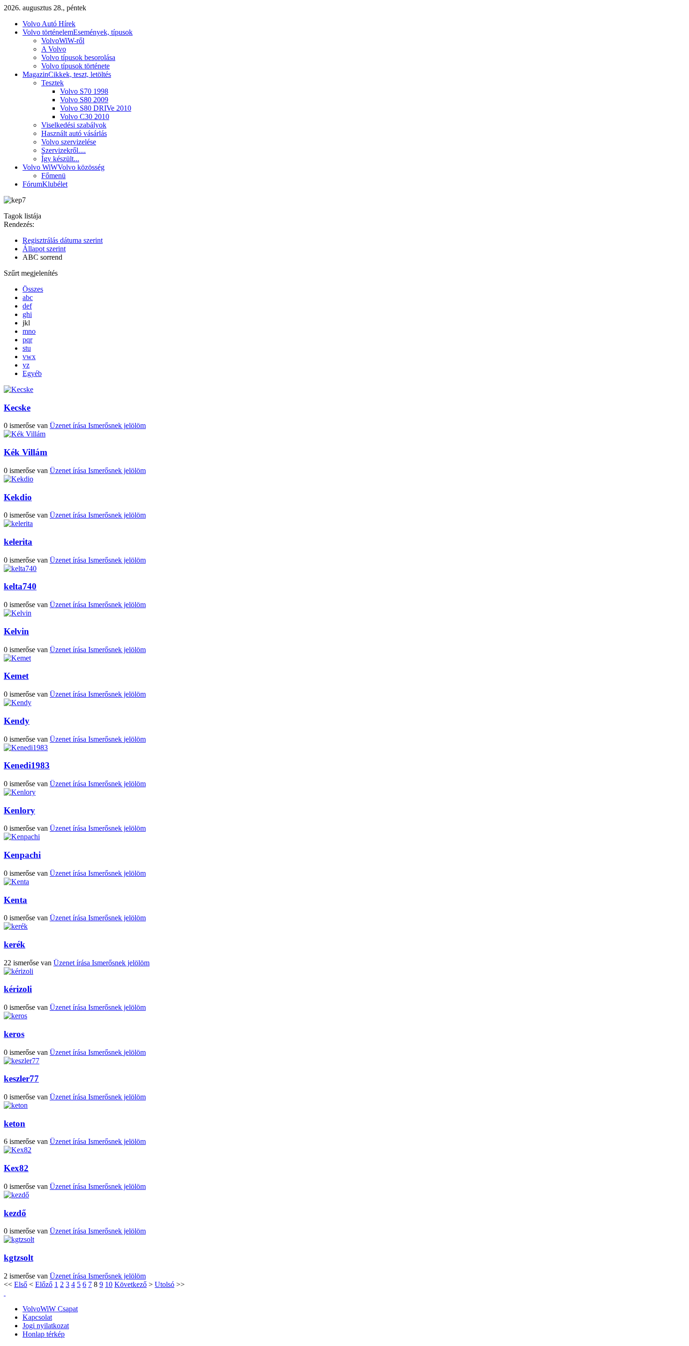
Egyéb (32, 373)
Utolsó (164, 1284)
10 (108, 1284)
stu (26, 348)
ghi (27, 314)
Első (20, 1284)
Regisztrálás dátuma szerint (62, 240)
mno (29, 331)
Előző (43, 1284)
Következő (130, 1284)
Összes (32, 289)
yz (26, 365)
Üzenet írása (69, 425)
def (27, 306)
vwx (29, 357)
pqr (27, 340)
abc (27, 297)
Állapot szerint (44, 249)
